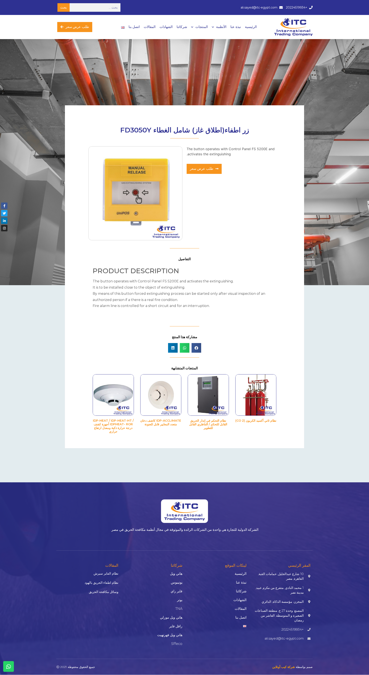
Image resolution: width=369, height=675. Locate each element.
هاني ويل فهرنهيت (169, 635)
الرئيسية (251, 27)
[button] (196, 348)
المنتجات (201, 27)
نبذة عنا (235, 27)
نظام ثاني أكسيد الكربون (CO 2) (255, 421)
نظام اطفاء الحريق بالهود (101, 583)
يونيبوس (176, 582)
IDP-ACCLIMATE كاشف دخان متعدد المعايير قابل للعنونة (160, 422)
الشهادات (166, 27)
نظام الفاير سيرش (106, 573)
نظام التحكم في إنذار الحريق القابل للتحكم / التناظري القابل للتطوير (208, 424)
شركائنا (182, 27)
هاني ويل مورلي (171, 617)
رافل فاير (175, 626)
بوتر (179, 600)
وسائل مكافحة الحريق (103, 592)
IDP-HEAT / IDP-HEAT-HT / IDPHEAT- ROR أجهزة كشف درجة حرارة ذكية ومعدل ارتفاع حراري (113, 426)
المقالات (149, 27)
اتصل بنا (134, 27)
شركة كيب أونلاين (283, 667)
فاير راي (176, 591)
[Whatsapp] (8, 666)
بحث (63, 7)
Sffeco (176, 644)
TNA (178, 609)
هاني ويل (176, 574)
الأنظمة (221, 27)
